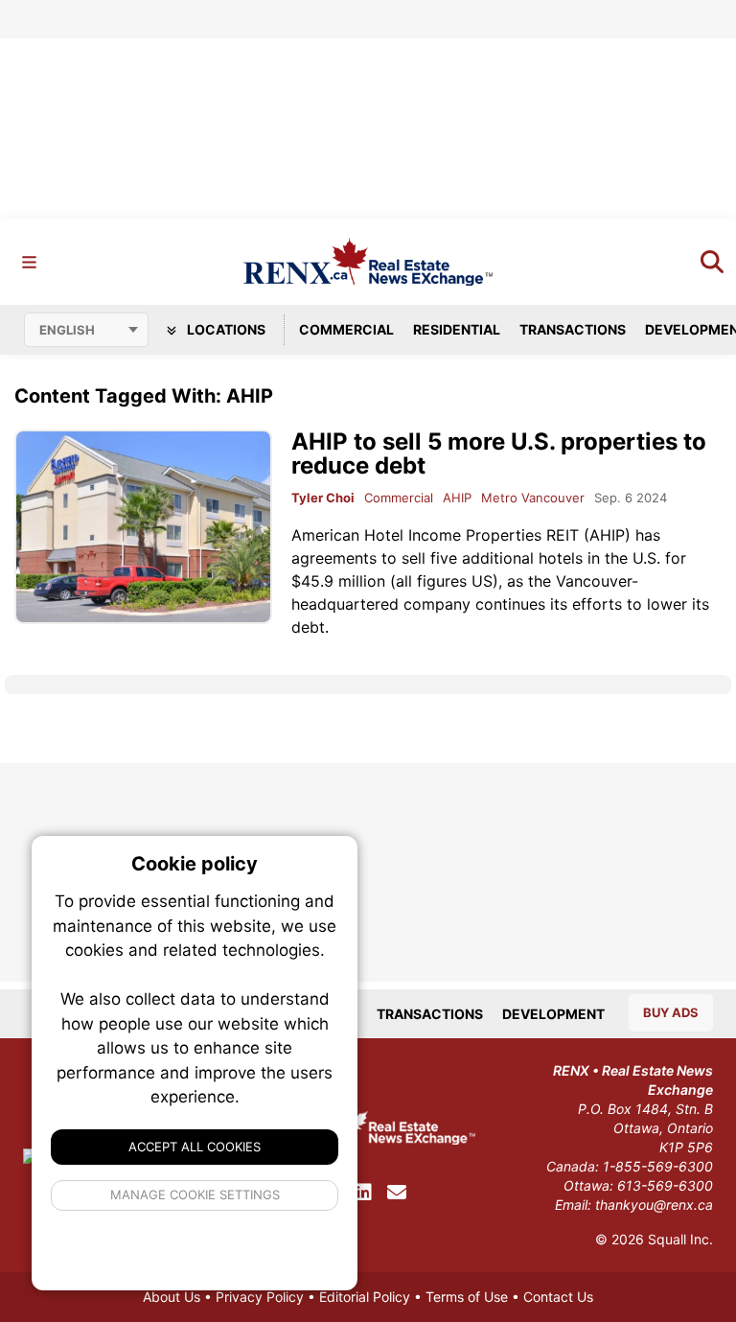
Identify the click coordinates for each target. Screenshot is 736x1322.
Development (553, 1014)
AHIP (457, 497)
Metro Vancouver (533, 497)
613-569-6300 (665, 1185)
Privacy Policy (260, 1296)
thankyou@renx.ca (654, 1204)
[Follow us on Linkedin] (363, 1192)
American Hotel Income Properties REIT (435, 535)
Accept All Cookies (194, 1146)
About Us (171, 1296)
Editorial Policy (364, 1296)
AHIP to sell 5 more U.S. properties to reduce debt (498, 453)
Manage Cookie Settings (195, 1194)
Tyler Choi (323, 497)
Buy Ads (671, 1012)
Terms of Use (467, 1296)
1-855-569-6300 (658, 1166)
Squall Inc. (680, 1239)
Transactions (572, 329)
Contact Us (558, 1296)
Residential (456, 329)
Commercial (346, 329)
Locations (224, 329)
